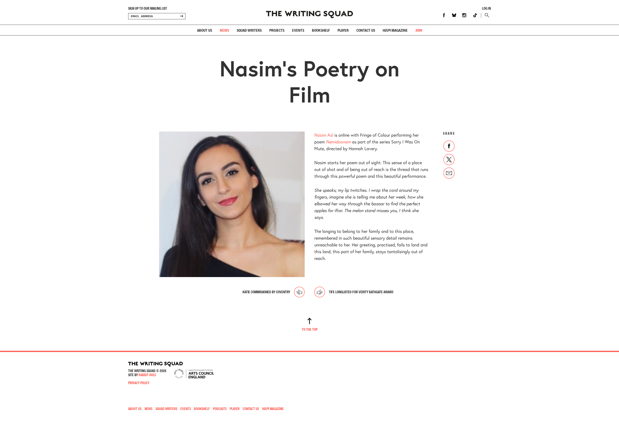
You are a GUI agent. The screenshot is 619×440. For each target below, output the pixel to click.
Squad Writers (249, 30)
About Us (204, 30)
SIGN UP (181, 16)
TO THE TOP (309, 329)
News (224, 30)
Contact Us (251, 409)
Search (486, 15)
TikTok (475, 15)
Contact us (365, 30)
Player (343, 30)
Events (298, 30)
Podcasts (220, 409)
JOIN (418, 30)
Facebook (444, 15)
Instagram (464, 15)
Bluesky (454, 15)
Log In (486, 8)
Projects (276, 30)
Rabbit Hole (147, 375)
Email (449, 173)
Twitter (449, 159)
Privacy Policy (138, 383)
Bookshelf (321, 30)
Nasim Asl (323, 135)
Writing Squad (309, 12)
